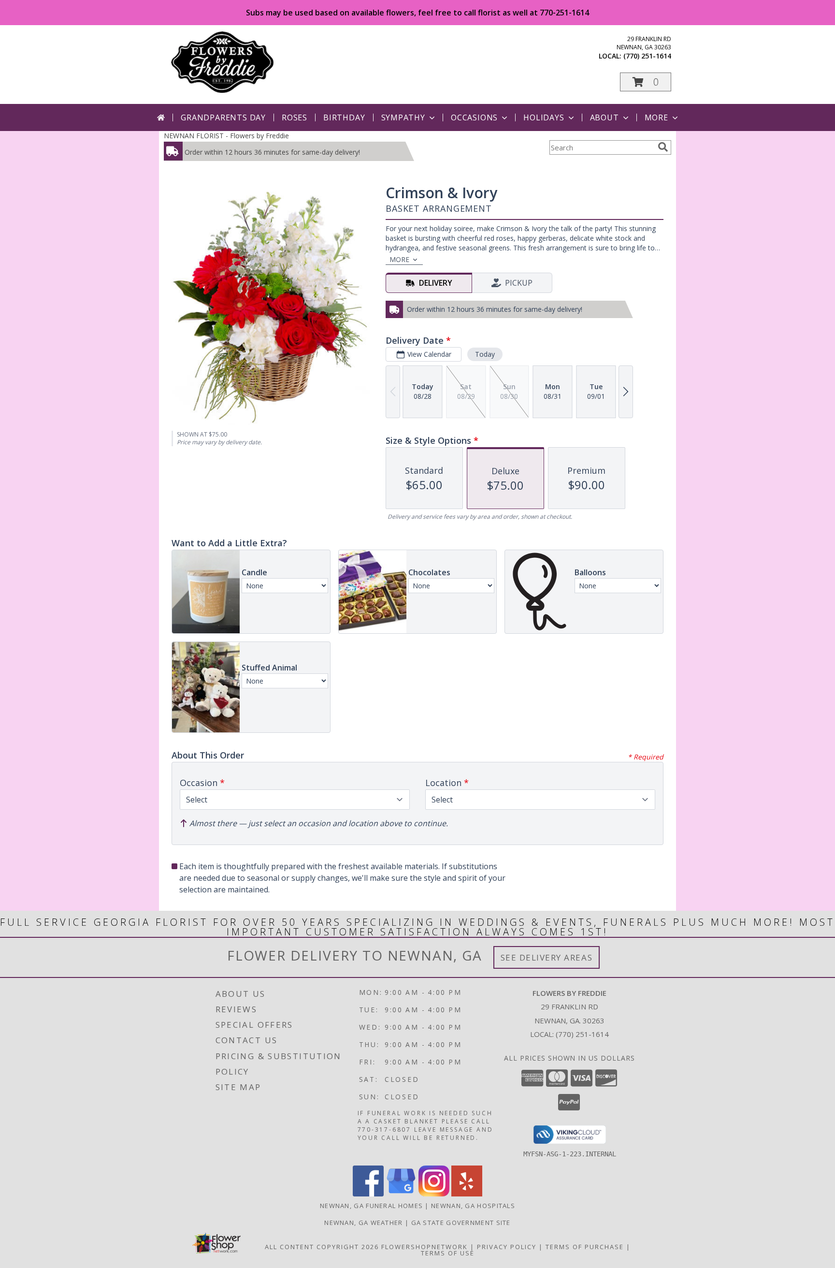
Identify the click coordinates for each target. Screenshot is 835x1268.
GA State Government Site (461, 1222)
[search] (663, 147)
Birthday (344, 117)
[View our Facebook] (368, 1193)
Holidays (543, 117)
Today (485, 354)
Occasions (474, 117)
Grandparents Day (223, 117)
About (604, 117)
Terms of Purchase (585, 1246)
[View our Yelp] (466, 1193)
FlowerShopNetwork (424, 1246)
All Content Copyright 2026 (322, 1246)
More (656, 117)
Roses (294, 117)
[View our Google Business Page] (401, 1193)
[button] (645, 82)
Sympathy (403, 117)
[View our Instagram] (433, 1193)
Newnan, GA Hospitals (473, 1205)
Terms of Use (448, 1253)
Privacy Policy (506, 1246)
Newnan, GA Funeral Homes (371, 1205)
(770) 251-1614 (647, 55)
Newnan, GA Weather (363, 1222)
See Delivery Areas (547, 957)
